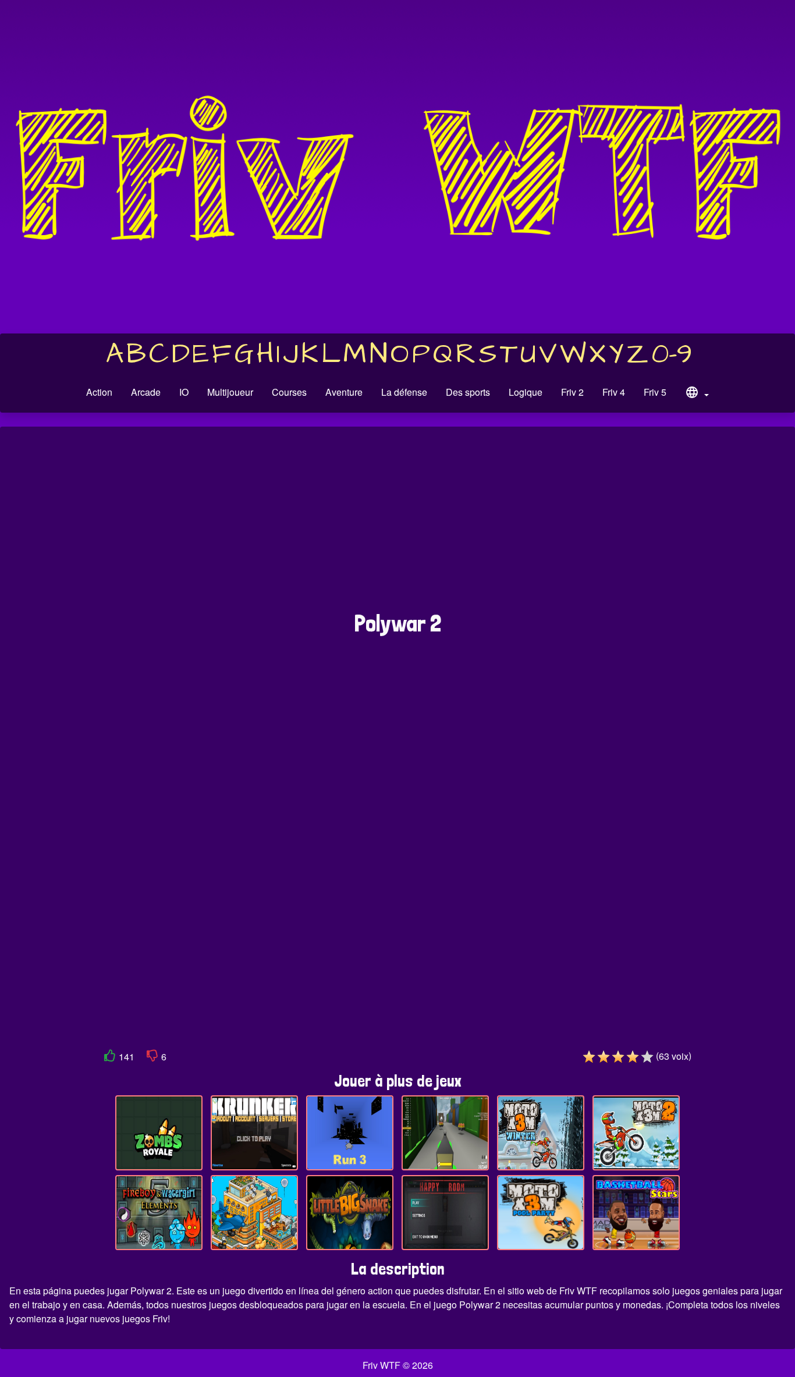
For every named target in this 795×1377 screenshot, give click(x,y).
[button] (696, 394)
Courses (289, 392)
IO (184, 392)
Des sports (468, 392)
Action (99, 392)
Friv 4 (613, 392)
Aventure (344, 392)
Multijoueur (230, 392)
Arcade (146, 392)
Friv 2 (572, 392)
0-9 (672, 354)
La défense (404, 392)
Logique (525, 392)
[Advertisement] (397, 524)
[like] (110, 1058)
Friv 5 (655, 392)
